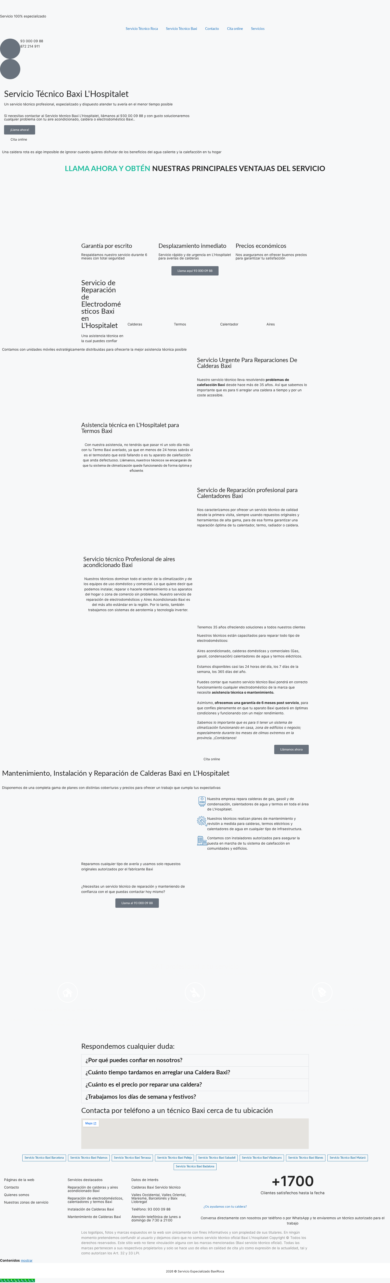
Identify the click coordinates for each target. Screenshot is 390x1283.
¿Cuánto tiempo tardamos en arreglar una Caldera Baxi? (158, 1073)
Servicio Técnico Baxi (181, 28)
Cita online (235, 28)
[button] (195, 1060)
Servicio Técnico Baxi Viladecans (262, 1157)
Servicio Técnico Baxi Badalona (195, 1166)
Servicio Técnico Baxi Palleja (174, 1157)
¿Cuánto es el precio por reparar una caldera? (144, 1085)
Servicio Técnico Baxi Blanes (305, 1157)
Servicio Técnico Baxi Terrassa (132, 1157)
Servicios (257, 28)
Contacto (212, 28)
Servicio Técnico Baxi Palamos (88, 1157)
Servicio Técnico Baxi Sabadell (216, 1157)
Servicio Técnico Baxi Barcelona (44, 1157)
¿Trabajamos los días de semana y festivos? (141, 1097)
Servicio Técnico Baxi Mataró (348, 1157)
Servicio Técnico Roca (142, 28)
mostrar (26, 1260)
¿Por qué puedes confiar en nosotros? (134, 1060)
